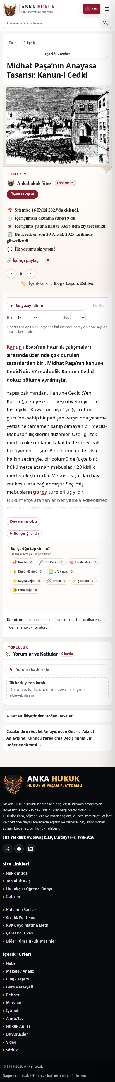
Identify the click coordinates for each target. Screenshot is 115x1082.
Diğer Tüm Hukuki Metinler (31, 941)
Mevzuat (14, 1002)
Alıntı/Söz (14, 1018)
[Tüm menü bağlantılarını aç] (107, 9)
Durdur (99, 305)
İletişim (13, 896)
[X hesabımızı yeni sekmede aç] (7, 848)
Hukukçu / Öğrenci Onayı (29, 889)
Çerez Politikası (20, 933)
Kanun (14, 347)
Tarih (12, 43)
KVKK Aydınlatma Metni (28, 925)
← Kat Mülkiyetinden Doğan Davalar (39, 715)
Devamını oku (23, 521)
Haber (11, 963)
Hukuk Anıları (19, 1026)
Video (11, 1042)
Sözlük (12, 1050)
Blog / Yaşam (17, 979)
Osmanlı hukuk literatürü (28, 627)
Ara (105, 23)
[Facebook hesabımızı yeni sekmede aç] (19, 848)
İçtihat (12, 1010)
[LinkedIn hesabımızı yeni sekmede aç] (30, 848)
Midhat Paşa (92, 619)
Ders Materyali (19, 987)
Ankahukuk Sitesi (35, 183)
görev (40, 492)
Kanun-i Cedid (39, 619)
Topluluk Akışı (19, 881)
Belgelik (29, 43)
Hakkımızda (17, 873)
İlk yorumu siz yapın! (35, 249)
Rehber (13, 995)
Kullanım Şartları (21, 909)
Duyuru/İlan (17, 1034)
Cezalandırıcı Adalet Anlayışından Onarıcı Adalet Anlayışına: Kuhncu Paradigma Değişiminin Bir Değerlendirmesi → (50, 738)
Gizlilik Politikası (21, 917)
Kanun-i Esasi (66, 619)
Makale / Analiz (20, 971)
